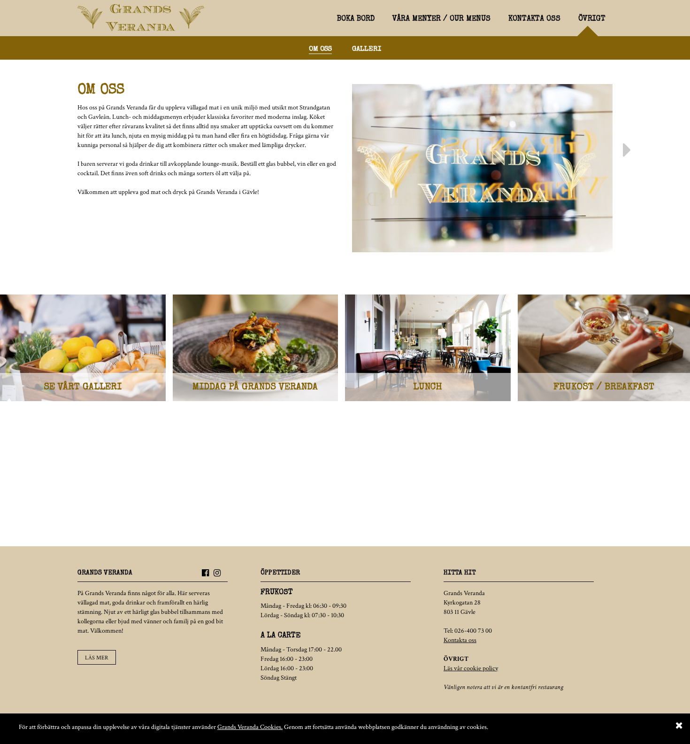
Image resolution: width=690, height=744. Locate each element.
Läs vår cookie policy (471, 668)
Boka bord (356, 19)
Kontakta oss (534, 19)
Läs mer (96, 657)
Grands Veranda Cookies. (250, 727)
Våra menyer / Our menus (441, 19)
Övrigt (592, 19)
